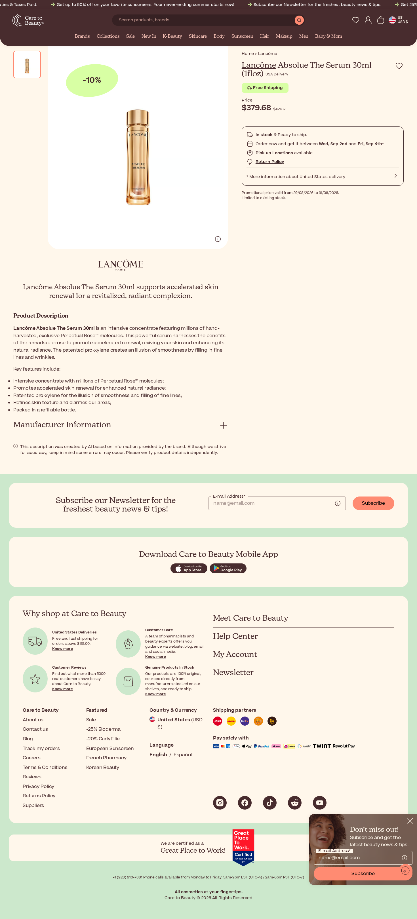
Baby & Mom (328, 36)
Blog (28, 739)
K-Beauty (172, 36)
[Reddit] (295, 803)
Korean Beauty (102, 767)
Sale (130, 36)
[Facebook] (245, 803)
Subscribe (373, 503)
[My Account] (368, 20)
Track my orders (41, 748)
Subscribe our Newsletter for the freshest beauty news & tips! (318, 5)
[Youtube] (320, 803)
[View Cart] (380, 20)
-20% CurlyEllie (103, 739)
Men (303, 36)
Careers (32, 758)
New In (149, 36)
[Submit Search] (299, 20)
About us (33, 720)
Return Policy (270, 162)
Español (183, 754)
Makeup (284, 36)
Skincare (198, 36)
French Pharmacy (106, 758)
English (158, 754)
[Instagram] (220, 803)
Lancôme (259, 65)
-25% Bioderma (103, 729)
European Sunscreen (110, 748)
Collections (108, 36)
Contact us (35, 729)
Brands (82, 36)
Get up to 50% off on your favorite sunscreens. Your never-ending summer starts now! (145, 5)
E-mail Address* (229, 496)
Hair (264, 36)
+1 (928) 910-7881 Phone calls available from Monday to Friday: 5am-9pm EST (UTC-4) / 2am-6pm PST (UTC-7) (208, 877)
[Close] (410, 820)
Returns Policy (39, 796)
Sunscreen (242, 36)
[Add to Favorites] (399, 65)
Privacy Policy (38, 786)
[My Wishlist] (355, 20)
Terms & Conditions (45, 767)
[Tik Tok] (270, 803)
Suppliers (33, 805)
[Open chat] (405, 871)
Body (219, 36)
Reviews (32, 777)
